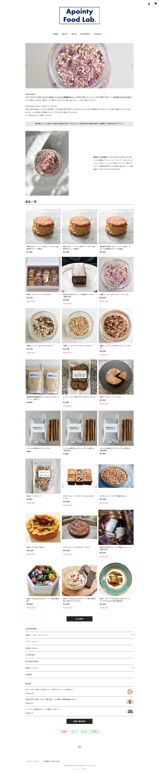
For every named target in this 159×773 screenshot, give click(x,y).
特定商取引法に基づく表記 (51, 761)
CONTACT (98, 34)
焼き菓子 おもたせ (31, 648)
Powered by (77, 769)
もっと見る (79, 619)
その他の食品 (30, 655)
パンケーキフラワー (32, 642)
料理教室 (28, 674)
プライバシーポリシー (33, 761)
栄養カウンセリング (32, 668)
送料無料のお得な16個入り (122, 97)
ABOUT (65, 34)
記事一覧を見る (79, 721)
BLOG (74, 34)
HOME (55, 34)
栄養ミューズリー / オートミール (36, 635)
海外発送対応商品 (31, 661)
